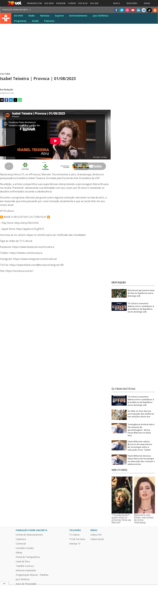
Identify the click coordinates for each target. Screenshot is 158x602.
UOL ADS (94, 3)
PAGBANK (61, 3)
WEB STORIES (119, 470)
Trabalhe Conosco (25, 566)
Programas (20, 20)
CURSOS (72, 3)
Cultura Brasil (97, 539)
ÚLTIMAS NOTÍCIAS (123, 389)
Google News (143, 10)
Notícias (45, 15)
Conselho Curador (25, 548)
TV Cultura (6, 18)
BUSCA (116, 3)
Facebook (116, 10)
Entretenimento (78, 15)
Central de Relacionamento (29, 535)
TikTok (149, 10)
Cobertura (21, 539)
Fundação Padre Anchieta (15, 9)
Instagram (127, 10)
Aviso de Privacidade (26, 584)
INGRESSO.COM (34, 3)
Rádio (32, 15)
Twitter (121, 10)
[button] (2, 100)
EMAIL (147, 3)
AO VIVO (18, 15)
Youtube (132, 10)
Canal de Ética (23, 561)
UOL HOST (49, 3)
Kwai (154, 10)
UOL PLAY (83, 3)
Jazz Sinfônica (100, 15)
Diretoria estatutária (26, 570)
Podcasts (49, 20)
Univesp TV (74, 544)
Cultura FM (95, 535)
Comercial (21, 544)
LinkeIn (138, 10)
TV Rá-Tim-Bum (77, 539)
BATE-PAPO (132, 3)
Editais (19, 553)
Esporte (59, 15)
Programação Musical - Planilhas (32, 575)
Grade (35, 20)
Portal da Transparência (28, 557)
